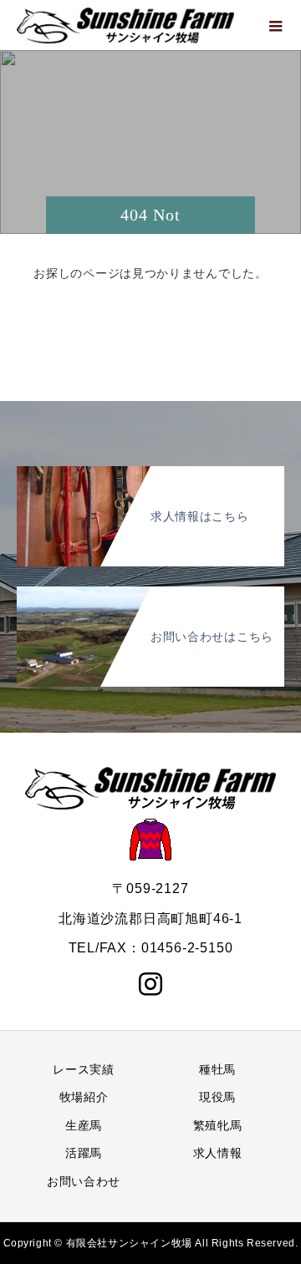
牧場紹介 (84, 1097)
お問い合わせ (83, 1181)
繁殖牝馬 (217, 1125)
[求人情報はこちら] (150, 476)
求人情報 (217, 1153)
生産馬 (83, 1125)
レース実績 (84, 1069)
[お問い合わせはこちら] (150, 596)
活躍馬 (83, 1153)
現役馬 (217, 1097)
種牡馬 (217, 1069)
